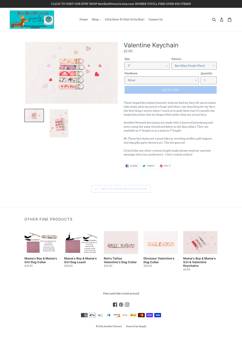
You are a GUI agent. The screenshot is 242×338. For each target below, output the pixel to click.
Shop (95, 19)
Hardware (131, 73)
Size (127, 59)
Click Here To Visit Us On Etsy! (124, 19)
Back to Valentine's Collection (123, 188)
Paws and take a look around (121, 293)
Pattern (176, 59)
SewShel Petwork (113, 326)
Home (84, 19)
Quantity (206, 73)
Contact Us (155, 19)
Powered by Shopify (136, 326)
